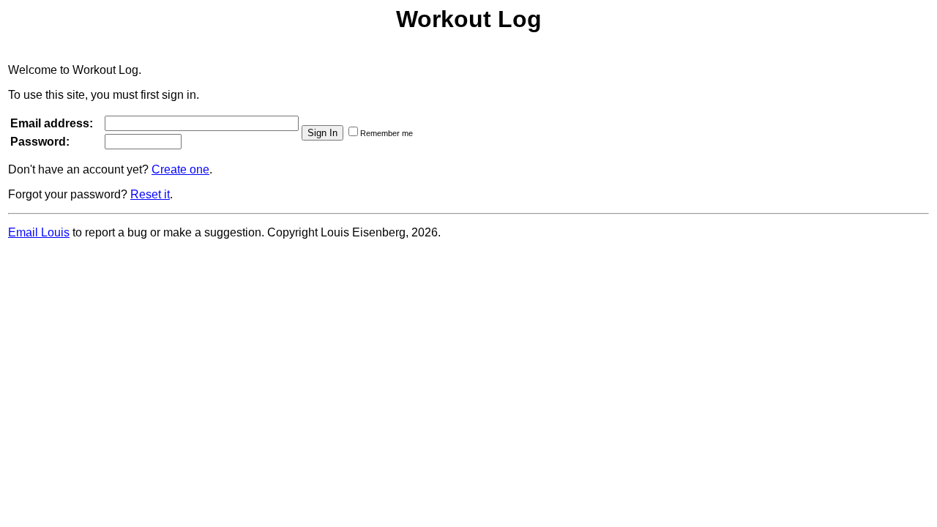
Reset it (150, 194)
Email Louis (39, 232)
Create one (180, 169)
